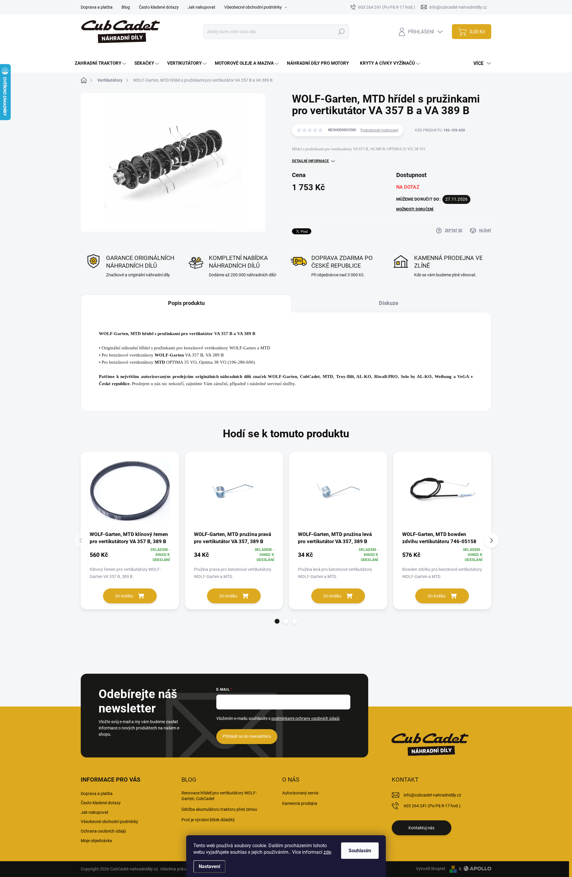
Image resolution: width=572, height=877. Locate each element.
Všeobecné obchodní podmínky (253, 7)
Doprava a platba (97, 7)
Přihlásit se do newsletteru (247, 736)
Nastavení (209, 866)
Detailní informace (310, 161)
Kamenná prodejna (299, 803)
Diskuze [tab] (388, 303)
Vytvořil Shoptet (430, 868)
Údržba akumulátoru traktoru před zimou (219, 809)
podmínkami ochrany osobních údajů (305, 718)
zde (327, 852)
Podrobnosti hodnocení (379, 130)
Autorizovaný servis (300, 793)
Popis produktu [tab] (186, 303)
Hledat (341, 31)
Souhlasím (360, 850)
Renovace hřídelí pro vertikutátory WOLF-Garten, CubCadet (219, 796)
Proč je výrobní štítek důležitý (208, 819)
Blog (126, 7)
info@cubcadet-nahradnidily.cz (432, 795)
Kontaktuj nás (421, 827)
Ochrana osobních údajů (103, 831)
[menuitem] (101, 63)
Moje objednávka (96, 840)
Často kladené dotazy (159, 7)
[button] (277, 621)
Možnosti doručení (415, 209)
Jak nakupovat (201, 7)
